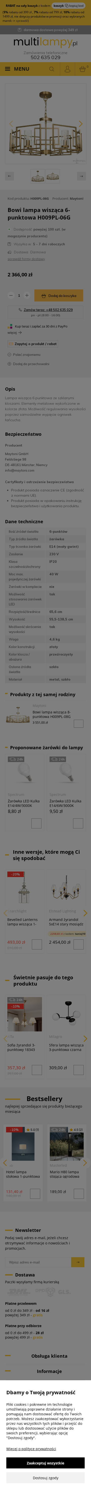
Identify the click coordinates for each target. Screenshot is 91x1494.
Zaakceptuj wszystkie (45, 1463)
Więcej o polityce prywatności (31, 1448)
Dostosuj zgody (45, 1477)
